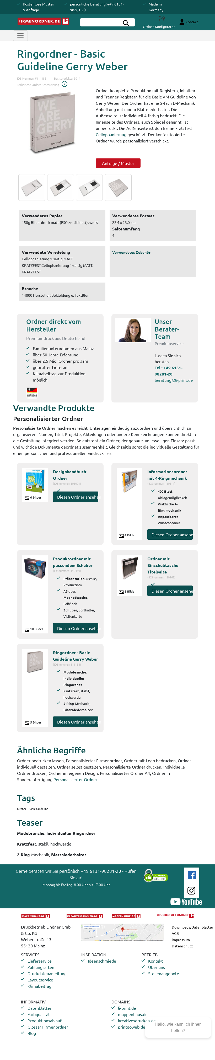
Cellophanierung (111, 134)
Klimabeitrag (39, 986)
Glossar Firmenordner (48, 1026)
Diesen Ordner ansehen (77, 496)
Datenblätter (39, 1008)
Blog (32, 1033)
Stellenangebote (163, 973)
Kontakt (155, 960)
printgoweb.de (131, 1026)
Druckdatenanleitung (47, 973)
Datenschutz (182, 945)
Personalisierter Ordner (75, 779)
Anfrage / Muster (118, 163)
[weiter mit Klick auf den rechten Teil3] (88, 187)
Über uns (156, 967)
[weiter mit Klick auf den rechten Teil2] (59, 187)
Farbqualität (39, 1014)
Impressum (181, 939)
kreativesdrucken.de (137, 1020)
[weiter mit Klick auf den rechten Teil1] (52, 122)
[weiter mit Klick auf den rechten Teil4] (117, 187)
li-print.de (127, 1008)
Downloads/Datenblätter (192, 927)
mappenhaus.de (133, 1014)
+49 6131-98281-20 (101, 871)
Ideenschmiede (102, 960)
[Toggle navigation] (20, 35)
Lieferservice (40, 960)
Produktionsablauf (45, 1020)
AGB (175, 933)
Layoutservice (40, 979)
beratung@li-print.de (174, 380)
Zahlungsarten (41, 967)
